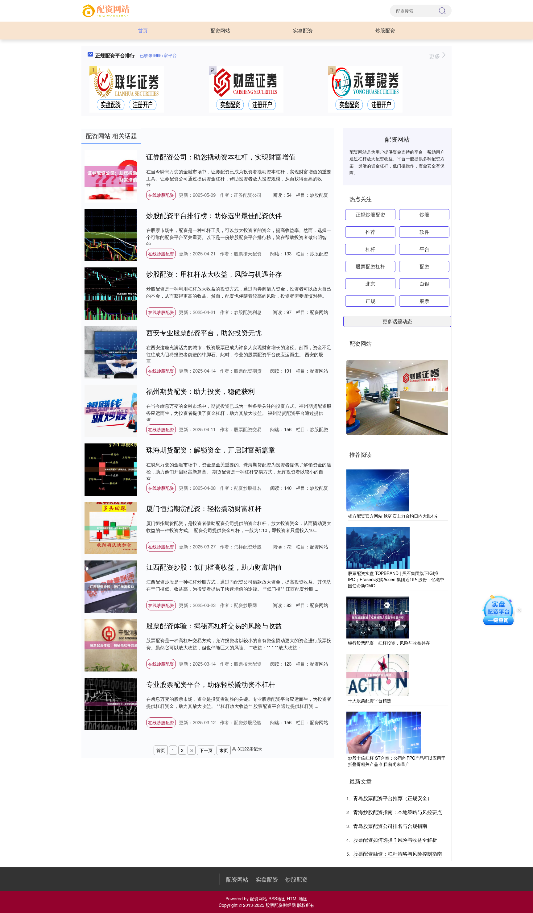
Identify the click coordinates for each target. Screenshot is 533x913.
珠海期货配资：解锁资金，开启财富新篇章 (210, 449)
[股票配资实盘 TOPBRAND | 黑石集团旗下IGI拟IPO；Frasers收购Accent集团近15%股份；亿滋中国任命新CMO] (378, 547)
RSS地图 (277, 898)
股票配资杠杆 (370, 266)
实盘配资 (303, 30)
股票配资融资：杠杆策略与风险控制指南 (397, 853)
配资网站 (220, 30)
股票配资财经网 (281, 905)
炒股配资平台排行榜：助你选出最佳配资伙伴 (214, 215)
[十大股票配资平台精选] (377, 674)
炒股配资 (385, 30)
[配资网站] (106, 10)
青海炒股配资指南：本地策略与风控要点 (397, 812)
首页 (143, 30)
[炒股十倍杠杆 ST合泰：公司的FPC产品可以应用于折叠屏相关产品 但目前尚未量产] (383, 732)
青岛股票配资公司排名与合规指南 (390, 825)
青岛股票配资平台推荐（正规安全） (392, 798)
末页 (223, 750)
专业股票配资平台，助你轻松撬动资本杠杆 (210, 684)
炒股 (424, 214)
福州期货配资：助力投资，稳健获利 (200, 391)
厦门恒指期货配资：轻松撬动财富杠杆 (204, 508)
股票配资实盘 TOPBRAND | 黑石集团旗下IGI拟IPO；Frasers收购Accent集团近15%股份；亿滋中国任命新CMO (396, 579)
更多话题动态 (397, 321)
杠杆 (370, 249)
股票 (424, 300)
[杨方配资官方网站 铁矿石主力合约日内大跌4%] (377, 490)
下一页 (206, 750)
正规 (370, 300)
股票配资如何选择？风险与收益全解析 (395, 839)
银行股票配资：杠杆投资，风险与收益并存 (389, 643)
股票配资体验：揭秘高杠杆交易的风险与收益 (214, 625)
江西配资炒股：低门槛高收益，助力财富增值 (214, 567)
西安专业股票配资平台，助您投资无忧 (204, 332)
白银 (424, 283)
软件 (424, 231)
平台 (424, 249)
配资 (424, 266)
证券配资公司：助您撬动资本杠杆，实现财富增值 (220, 156)
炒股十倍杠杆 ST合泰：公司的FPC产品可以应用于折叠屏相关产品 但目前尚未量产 (396, 761)
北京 (370, 283)
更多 (435, 56)
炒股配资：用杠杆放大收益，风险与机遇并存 (214, 274)
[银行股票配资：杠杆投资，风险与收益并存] (377, 617)
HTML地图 (297, 898)
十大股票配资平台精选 (369, 700)
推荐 (370, 231)
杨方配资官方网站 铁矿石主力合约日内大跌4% (392, 516)
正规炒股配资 (370, 214)
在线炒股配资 (161, 195)
